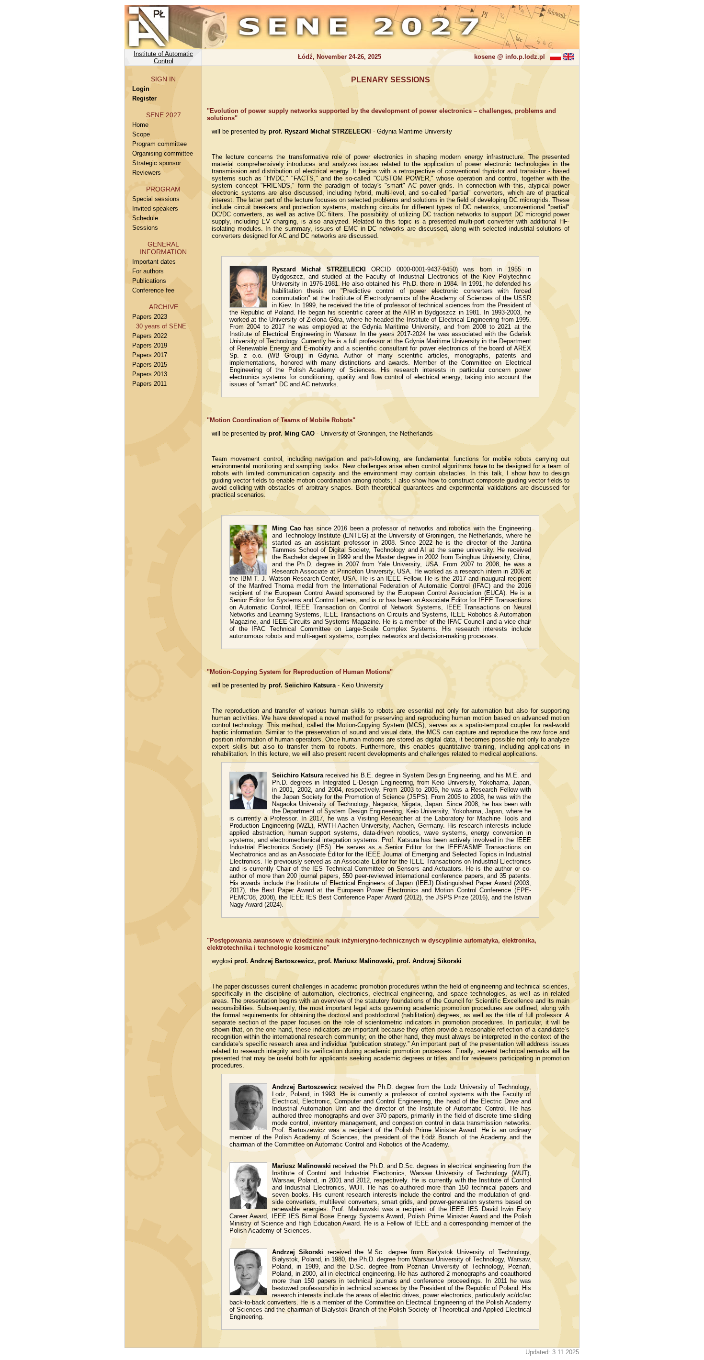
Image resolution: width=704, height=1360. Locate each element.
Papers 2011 (149, 383)
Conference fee (153, 290)
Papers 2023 (149, 316)
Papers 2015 (149, 364)
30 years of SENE (159, 326)
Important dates (154, 261)
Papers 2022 (149, 335)
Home (140, 124)
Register (144, 98)
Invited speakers (155, 208)
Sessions (145, 227)
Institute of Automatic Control (163, 57)
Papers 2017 (149, 355)
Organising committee (162, 153)
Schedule (145, 218)
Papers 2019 (149, 345)
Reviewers (146, 172)
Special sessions (156, 198)
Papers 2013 (149, 374)
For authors (148, 271)
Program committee (159, 143)
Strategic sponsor (156, 163)
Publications (149, 280)
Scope (141, 134)
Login (140, 88)
